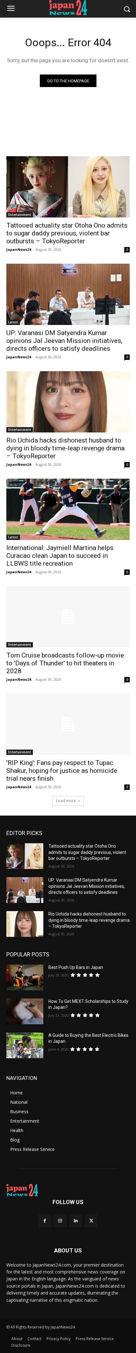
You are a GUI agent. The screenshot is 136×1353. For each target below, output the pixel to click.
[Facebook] (45, 1221)
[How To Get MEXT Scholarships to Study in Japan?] (24, 1011)
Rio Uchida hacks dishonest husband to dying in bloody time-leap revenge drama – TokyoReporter (65, 448)
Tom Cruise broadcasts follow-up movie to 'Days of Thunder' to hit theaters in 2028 (65, 663)
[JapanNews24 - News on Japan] (68, 1190)
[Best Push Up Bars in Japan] (24, 977)
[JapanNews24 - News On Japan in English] (68, 7)
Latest (13, 322)
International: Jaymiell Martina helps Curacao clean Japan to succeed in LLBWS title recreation (60, 555)
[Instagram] (60, 1221)
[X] (91, 1221)
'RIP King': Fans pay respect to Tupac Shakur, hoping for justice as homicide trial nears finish (61, 770)
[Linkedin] (76, 1221)
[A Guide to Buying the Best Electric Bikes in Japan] (24, 1045)
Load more (66, 800)
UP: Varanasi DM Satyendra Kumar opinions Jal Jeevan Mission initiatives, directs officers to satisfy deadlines (64, 340)
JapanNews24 (18, 249)
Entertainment (19, 214)
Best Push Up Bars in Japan (75, 967)
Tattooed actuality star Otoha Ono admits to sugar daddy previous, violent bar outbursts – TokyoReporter (66, 233)
